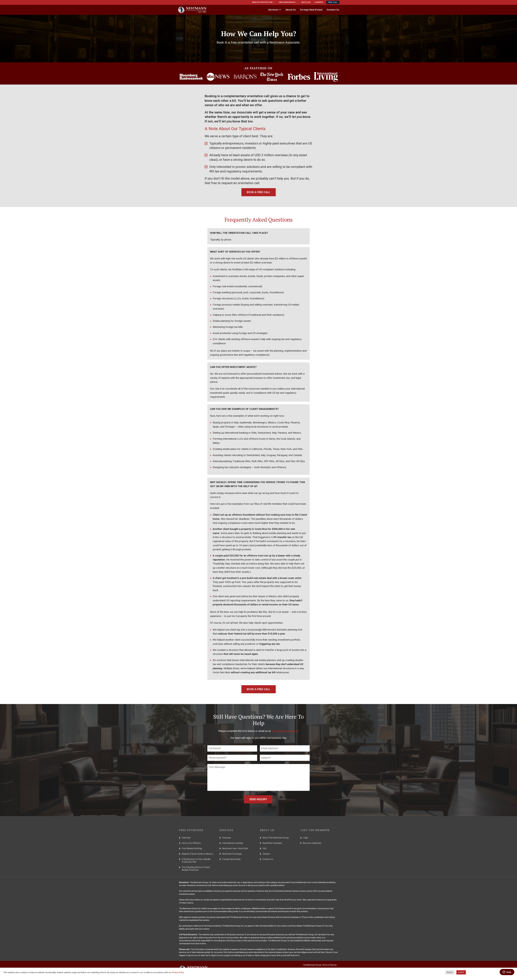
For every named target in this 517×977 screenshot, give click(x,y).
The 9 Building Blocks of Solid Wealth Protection (195, 868)
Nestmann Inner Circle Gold (235, 848)
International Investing (232, 843)
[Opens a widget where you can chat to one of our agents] (506, 972)
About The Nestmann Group (276, 837)
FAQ (264, 848)
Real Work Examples (272, 843)
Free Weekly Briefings (192, 848)
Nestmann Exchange (232, 854)
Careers (319, 2)
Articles (305, 2)
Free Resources (287, 2)
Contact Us (268, 859)
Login (305, 837)
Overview (186, 837)
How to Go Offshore (191, 843)
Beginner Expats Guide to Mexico (197, 854)
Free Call (333, 2)
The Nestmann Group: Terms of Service (320, 965)
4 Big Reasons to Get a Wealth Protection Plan (196, 860)
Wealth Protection (262, 2)
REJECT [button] (450, 972)
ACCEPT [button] (461, 972)
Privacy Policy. (178, 972)
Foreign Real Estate (231, 859)
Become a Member (312, 843)
